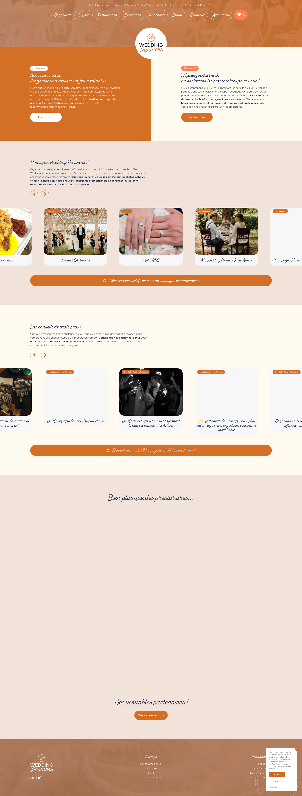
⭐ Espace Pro (205, 5)
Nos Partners (260, 768)
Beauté (177, 15)
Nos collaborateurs (261, 772)
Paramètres (274, 787)
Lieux (86, 15)
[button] (46, 117)
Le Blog (138, 5)
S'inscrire (152, 768)
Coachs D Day (123, 5)
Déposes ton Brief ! (156, 5)
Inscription (176, 5)
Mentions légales (261, 777)
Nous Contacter (151, 777)
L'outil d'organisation (100, 5)
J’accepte (277, 774)
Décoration (133, 15)
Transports (157, 15)
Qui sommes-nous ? (151, 763)
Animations (221, 15)
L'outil (151, 772)
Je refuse (277, 781)
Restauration (107, 15)
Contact (189, 5)
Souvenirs (197, 15)
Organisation (64, 15)
